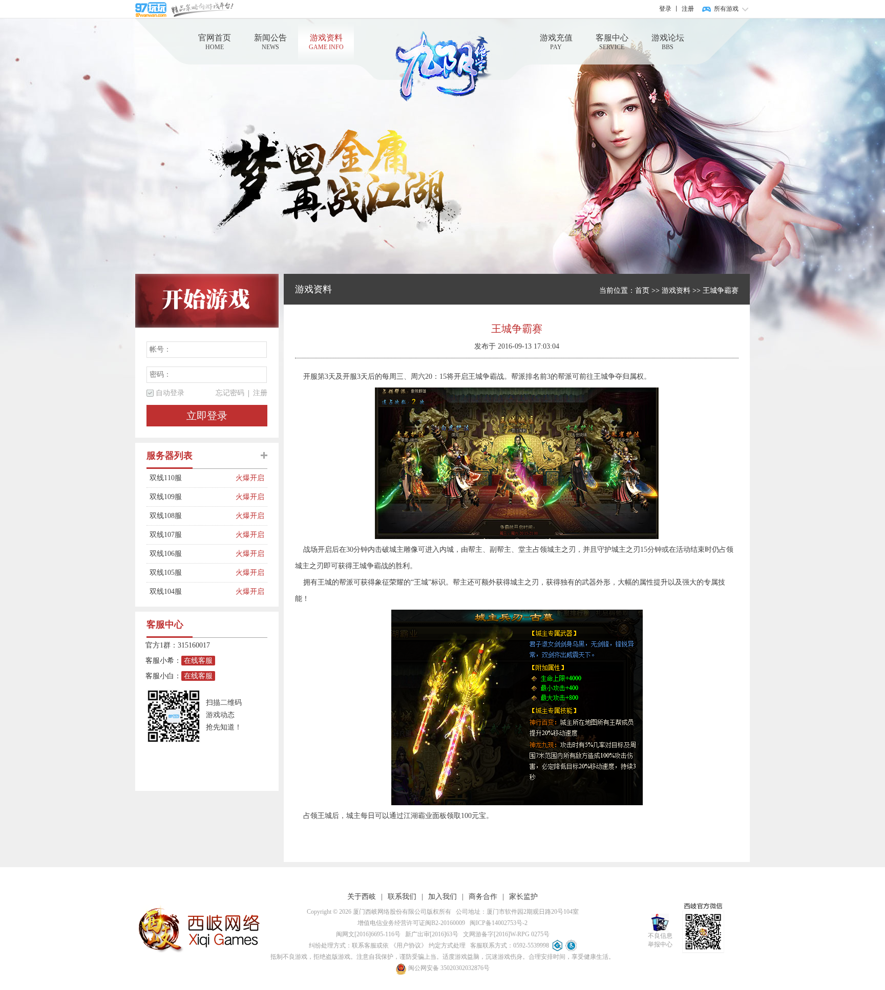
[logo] (442, 66)
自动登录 (170, 393)
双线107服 (193, 535)
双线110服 (193, 478)
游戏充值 (556, 42)
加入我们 (442, 896)
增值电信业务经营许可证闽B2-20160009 (411, 923)
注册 (688, 8)
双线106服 (193, 553)
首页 (642, 290)
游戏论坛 (667, 42)
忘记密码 (230, 393)
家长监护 (523, 896)
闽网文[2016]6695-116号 (368, 934)
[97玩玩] (184, 8)
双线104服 (193, 591)
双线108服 (193, 516)
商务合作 (483, 896)
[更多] (264, 455)
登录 (665, 8)
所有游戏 (726, 8)
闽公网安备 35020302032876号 (448, 968)
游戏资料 (326, 42)
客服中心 (612, 42)
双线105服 (193, 572)
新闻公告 (270, 42)
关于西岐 (361, 896)
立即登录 (206, 415)
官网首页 (214, 42)
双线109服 (193, 497)
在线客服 (198, 660)
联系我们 (402, 896)
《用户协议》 (408, 945)
